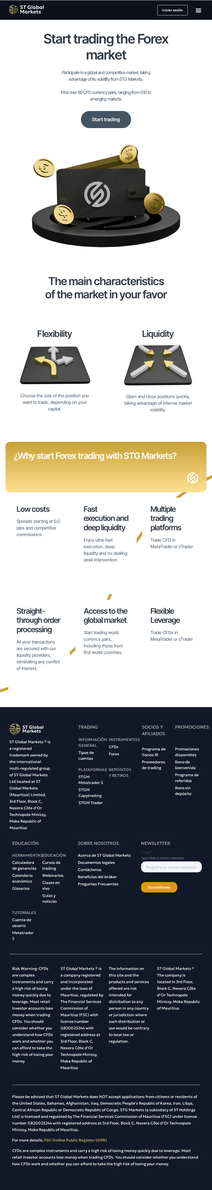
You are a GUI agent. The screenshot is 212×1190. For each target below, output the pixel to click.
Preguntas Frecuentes (98, 883)
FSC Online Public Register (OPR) (75, 1140)
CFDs (113, 746)
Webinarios (52, 875)
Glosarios (21, 888)
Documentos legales (96, 862)
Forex (114, 753)
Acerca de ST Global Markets (104, 855)
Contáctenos (90, 869)
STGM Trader (90, 802)
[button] (198, 10)
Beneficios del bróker (97, 876)
